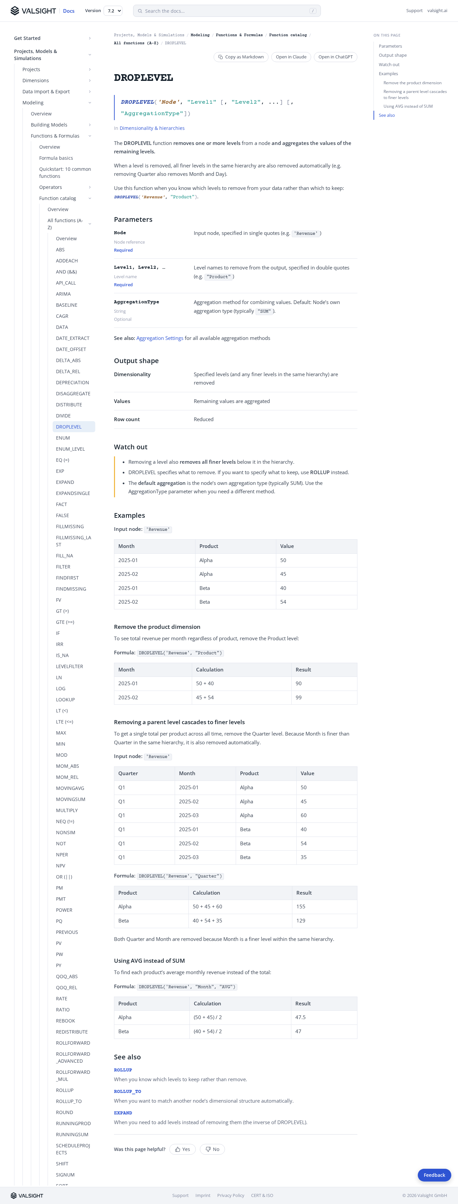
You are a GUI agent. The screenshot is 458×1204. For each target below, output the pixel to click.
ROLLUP (64, 1090)
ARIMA (63, 294)
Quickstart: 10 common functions (65, 172)
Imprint (203, 1195)
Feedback (434, 1175)
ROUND (64, 1112)
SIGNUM (65, 1174)
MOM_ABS (67, 766)
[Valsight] (27, 1195)
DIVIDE (63, 415)
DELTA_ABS (68, 360)
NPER (62, 854)
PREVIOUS (67, 932)
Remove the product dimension (413, 83)
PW (59, 954)
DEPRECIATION (72, 382)
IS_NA (62, 655)
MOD (61, 755)
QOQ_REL (66, 987)
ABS (60, 249)
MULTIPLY (67, 810)
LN (59, 677)
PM (59, 888)
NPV (60, 865)
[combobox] (226, 10)
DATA (62, 327)
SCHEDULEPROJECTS (73, 1149)
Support (414, 10)
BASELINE (66, 305)
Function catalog (288, 35)
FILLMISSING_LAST (73, 541)
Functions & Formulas (239, 35)
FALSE (62, 515)
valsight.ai (437, 10)
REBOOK (65, 1020)
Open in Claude (291, 57)
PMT (61, 899)
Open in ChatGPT (336, 57)
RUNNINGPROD (73, 1123)
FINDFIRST (67, 577)
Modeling (200, 35)
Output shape (393, 55)
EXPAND (65, 482)
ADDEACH (67, 260)
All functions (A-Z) (136, 43)
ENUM (63, 438)
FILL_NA (64, 555)
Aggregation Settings (159, 338)
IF (58, 633)
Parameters (390, 46)
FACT (61, 504)
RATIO (63, 1009)
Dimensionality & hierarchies (152, 128)
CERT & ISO (262, 1195)
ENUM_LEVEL (70, 449)
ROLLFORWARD (73, 1043)
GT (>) (62, 611)
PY (58, 965)
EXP (60, 471)
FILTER (63, 566)
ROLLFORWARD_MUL (73, 1075)
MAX (61, 733)
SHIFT (62, 1163)
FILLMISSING (70, 526)
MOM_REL (67, 777)
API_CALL (66, 283)
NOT (61, 843)
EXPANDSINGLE (73, 493)
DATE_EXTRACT (73, 338)
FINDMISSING (71, 589)
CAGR (62, 316)
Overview (41, 113)
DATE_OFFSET (71, 349)
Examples (388, 73)
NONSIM (65, 832)
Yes (186, 1149)
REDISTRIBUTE (72, 1032)
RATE (61, 998)
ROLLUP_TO (69, 1101)
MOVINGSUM (70, 799)
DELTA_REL (68, 371)
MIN (60, 744)
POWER (64, 910)
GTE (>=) (65, 622)
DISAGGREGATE (73, 393)
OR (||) (64, 876)
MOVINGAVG (70, 788)
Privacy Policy (230, 1195)
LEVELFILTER (69, 666)
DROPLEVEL (68, 426)
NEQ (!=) (65, 821)
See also (387, 115)
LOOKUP (65, 699)
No (216, 1149)
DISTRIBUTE (69, 404)
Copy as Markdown (244, 57)
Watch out (389, 64)
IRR (59, 644)
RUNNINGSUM (72, 1134)
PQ (59, 921)
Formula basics (56, 158)
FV (58, 600)
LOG (60, 688)
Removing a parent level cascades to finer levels (415, 94)
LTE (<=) (64, 721)
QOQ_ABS (67, 976)
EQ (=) (62, 460)
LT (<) (62, 710)
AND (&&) (66, 271)
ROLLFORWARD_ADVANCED (73, 1057)
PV (58, 943)
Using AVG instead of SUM (408, 106)
